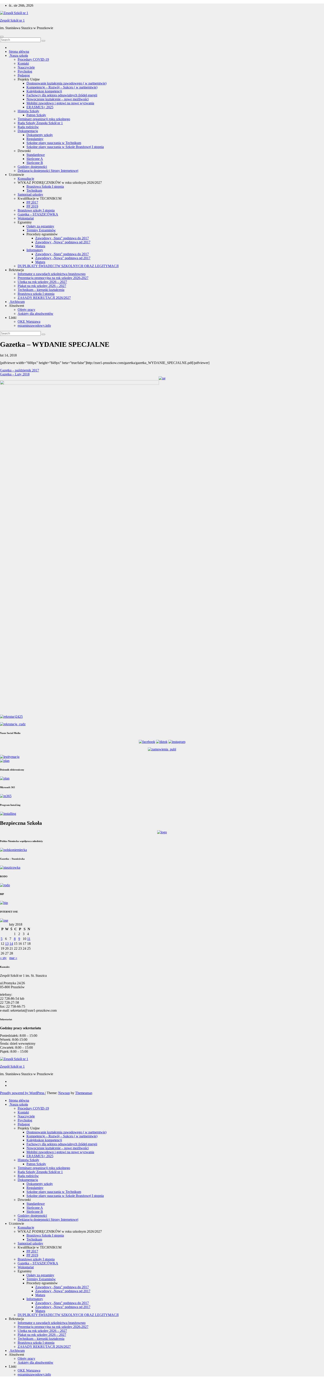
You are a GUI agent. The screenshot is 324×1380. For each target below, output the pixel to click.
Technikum (34, 190)
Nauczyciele (26, 67)
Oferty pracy (26, 309)
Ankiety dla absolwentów (35, 313)
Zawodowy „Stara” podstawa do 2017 (62, 238)
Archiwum (17, 302)
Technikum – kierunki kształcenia (41, 290)
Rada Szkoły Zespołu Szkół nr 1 (40, 123)
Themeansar (83, 1093)
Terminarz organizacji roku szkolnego (44, 119)
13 (7, 943)
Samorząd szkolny (30, 194)
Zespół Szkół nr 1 (12, 20)
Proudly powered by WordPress (22, 1093)
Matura (40, 246)
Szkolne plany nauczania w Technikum (53, 143)
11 (28, 939)
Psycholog (25, 71)
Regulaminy (34, 139)
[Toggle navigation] (2, 36)
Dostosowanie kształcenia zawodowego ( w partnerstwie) (66, 83)
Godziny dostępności (32, 167)
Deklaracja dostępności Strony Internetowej (48, 170)
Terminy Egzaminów (41, 230)
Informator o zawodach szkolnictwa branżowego (52, 274)
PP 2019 (32, 206)
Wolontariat (26, 218)
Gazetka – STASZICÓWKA (38, 214)
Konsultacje (26, 178)
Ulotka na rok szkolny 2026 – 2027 (42, 282)
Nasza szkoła (18, 55)
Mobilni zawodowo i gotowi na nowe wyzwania (60, 103)
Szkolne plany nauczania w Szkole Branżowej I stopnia (65, 147)
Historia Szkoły (28, 111)
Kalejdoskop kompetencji (44, 91)
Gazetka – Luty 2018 (15, 374)
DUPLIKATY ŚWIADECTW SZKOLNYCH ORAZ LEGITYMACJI (68, 266)
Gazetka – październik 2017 (19, 370)
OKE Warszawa (29, 321)
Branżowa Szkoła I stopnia (45, 186)
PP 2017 (32, 202)
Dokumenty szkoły (39, 135)
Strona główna (19, 51)
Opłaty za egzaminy (40, 226)
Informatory (34, 250)
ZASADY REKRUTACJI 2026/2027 (44, 298)
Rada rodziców (28, 127)
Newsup (64, 1093)
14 (11, 943)
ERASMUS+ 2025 (39, 107)
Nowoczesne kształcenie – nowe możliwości (57, 99)
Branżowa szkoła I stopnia (36, 294)
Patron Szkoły (36, 115)
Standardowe (35, 155)
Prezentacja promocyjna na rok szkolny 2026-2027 (53, 278)
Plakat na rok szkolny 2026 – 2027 (42, 286)
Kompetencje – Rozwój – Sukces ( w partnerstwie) (61, 87)
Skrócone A (34, 159)
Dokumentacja (28, 131)
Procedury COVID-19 (33, 59)
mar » (13, 958)
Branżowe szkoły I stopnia (36, 210)
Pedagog (24, 75)
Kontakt (23, 63)
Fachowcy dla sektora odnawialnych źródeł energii (61, 95)
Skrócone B (34, 163)
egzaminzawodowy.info (34, 325)
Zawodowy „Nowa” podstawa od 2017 (62, 242)
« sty (3, 958)
